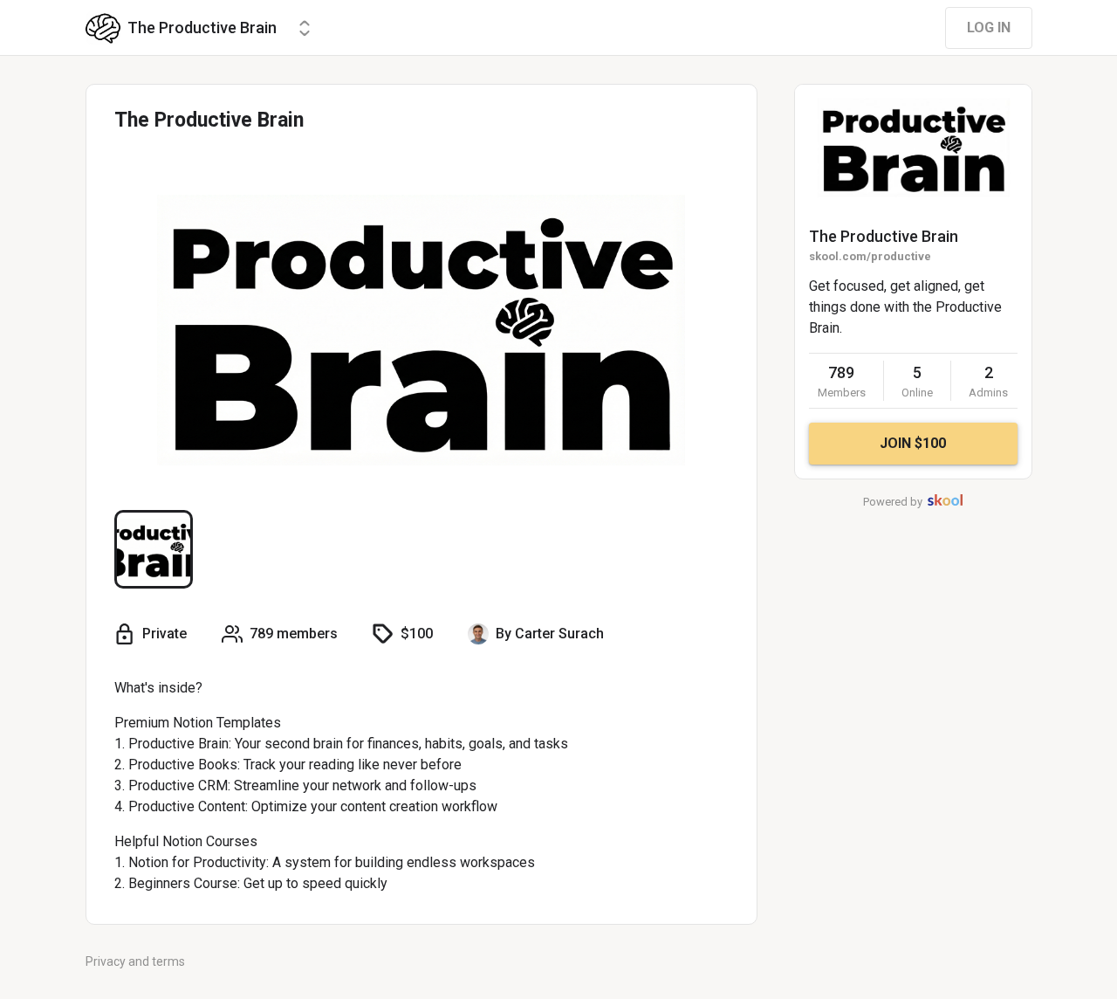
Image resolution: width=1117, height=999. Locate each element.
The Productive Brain (883, 236)
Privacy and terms (135, 961)
